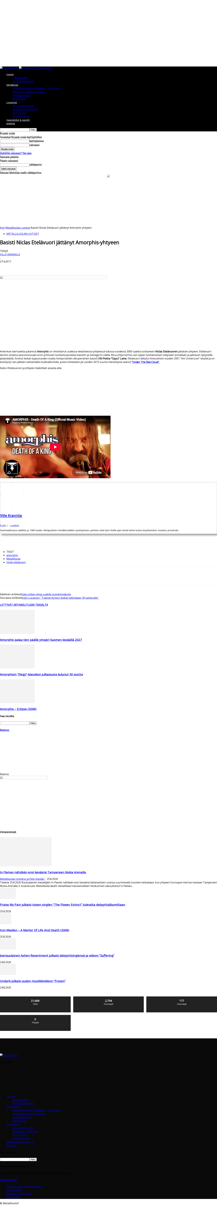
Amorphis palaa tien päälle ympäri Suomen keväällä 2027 (41, 640)
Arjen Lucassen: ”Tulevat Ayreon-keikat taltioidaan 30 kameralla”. (60, 598)
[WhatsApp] (39, 266)
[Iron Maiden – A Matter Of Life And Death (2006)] (5, 923)
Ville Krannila (10, 254)
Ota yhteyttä (13, 1190)
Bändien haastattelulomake (29, 92)
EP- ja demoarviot (23, 106)
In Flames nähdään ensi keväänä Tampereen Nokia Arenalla (43, 872)
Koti (2, 227)
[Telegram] (73, 266)
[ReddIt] (62, 266)
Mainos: (4, 730)
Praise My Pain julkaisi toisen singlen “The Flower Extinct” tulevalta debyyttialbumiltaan (62, 905)
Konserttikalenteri (23, 81)
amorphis (12, 555)
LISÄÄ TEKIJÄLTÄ (38, 605)
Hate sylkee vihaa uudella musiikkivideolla (46, 594)
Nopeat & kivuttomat (25, 109)
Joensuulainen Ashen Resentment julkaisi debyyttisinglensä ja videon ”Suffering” (57, 955)
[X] (16, 266)
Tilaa (35, 1016)
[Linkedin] (51, 266)
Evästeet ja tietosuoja (19, 1193)
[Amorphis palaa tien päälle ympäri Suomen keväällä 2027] (17, 633)
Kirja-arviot (19, 113)
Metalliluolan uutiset (17, 227)
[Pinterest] (28, 266)
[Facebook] (5, 266)
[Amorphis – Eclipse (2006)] (17, 702)
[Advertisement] (108, 202)
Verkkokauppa (21, 95)
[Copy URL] (85, 266)
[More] (96, 266)
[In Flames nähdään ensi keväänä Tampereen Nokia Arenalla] (25, 865)
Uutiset (10, 74)
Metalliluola (12, 84)
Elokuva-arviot (21, 116)
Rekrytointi (19, 99)
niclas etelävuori (16, 562)
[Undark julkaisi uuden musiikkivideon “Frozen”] (8, 974)
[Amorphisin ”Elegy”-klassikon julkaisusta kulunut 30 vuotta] (17, 667)
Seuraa (108, 997)
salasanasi (34, 145)
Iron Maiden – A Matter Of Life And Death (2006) (34, 930)
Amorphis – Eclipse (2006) (18, 709)
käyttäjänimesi (36, 141)
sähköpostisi (35, 164)
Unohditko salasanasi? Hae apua (15, 153)
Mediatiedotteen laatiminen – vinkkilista (36, 88)
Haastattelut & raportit (18, 120)
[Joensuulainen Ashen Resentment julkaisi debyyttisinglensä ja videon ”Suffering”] (8, 948)
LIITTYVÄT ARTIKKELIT (14, 605)
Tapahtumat (20, 78)
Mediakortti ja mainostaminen (24, 1186)
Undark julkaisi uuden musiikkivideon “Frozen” (33, 981)
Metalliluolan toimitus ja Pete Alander (22, 879)
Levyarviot (11, 102)
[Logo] (9, 68)
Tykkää (35, 997)
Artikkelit (10, 123)
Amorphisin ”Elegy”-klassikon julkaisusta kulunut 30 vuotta (41, 674)
